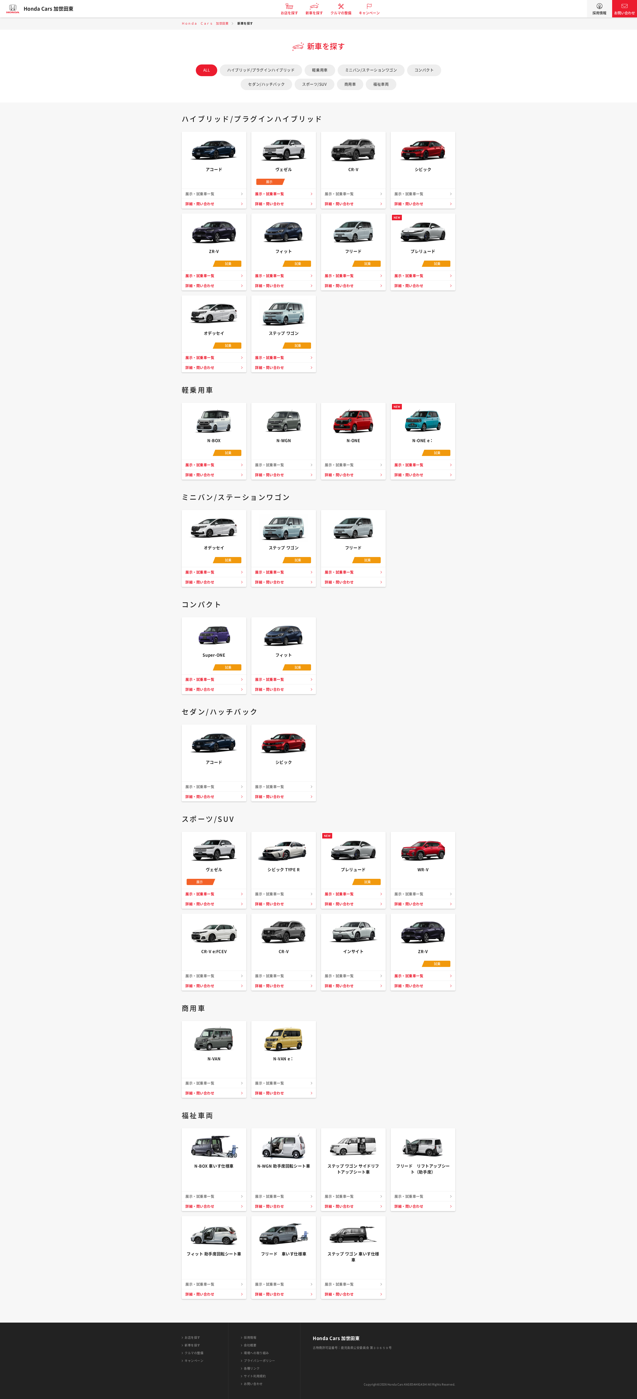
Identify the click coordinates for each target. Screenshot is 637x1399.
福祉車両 (381, 84)
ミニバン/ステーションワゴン (371, 70)
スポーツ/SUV (314, 84)
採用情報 (599, 13)
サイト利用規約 (255, 1376)
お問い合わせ (624, 13)
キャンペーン (369, 13)
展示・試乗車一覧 (269, 194)
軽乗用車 (319, 70)
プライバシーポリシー (259, 1360)
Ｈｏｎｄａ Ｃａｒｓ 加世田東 (205, 23)
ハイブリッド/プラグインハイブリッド (261, 70)
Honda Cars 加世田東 (48, 8)
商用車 (350, 84)
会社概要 (250, 1345)
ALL (206, 70)
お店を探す (289, 13)
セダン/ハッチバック (266, 84)
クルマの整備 (340, 13)
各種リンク (252, 1368)
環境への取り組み (256, 1352)
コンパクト (424, 70)
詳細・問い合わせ (199, 204)
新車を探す (314, 13)
